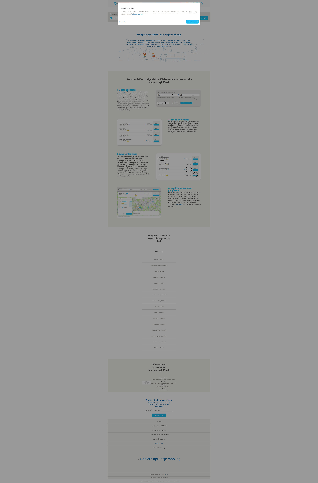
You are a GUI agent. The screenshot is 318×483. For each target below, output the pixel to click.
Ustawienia (122, 22)
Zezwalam (192, 22)
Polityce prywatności (137, 14)
